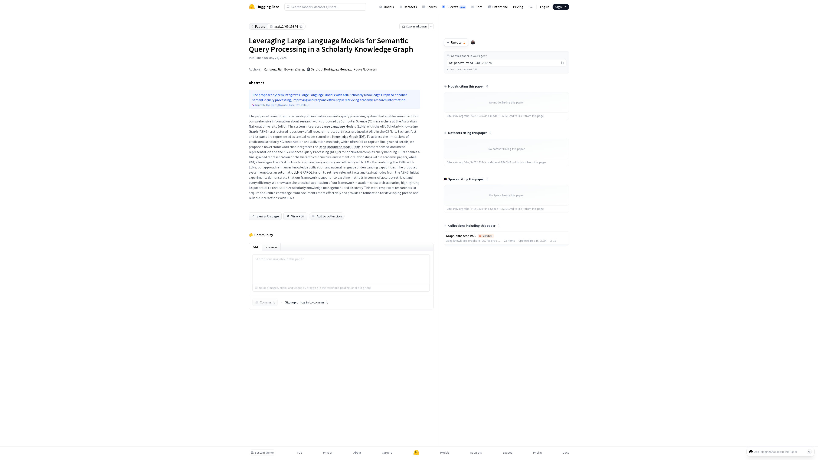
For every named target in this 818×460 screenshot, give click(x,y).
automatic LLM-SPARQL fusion (300, 172)
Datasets (410, 7)
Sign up (290, 302)
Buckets (455, 7)
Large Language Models (339, 126)
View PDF (297, 216)
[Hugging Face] (416, 453)
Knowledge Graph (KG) (348, 136)
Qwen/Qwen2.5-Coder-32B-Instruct (290, 104)
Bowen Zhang (294, 69)
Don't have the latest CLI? (463, 69)
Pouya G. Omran (365, 69)
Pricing (518, 7)
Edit (255, 247)
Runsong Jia (273, 69)
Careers (387, 452)
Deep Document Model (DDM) (340, 147)
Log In (544, 7)
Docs (478, 7)
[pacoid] (473, 42)
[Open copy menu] (430, 26)
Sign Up (560, 7)
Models (388, 7)
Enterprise (500, 7)
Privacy (328, 452)
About (357, 452)
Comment (267, 302)
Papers (260, 26)
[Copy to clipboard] (301, 26)
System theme (264, 452)
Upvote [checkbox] (458, 42)
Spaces (432, 7)
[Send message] (809, 451)
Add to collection (329, 216)
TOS (299, 452)
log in (304, 302)
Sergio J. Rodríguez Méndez (331, 69)
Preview (271, 247)
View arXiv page (268, 216)
